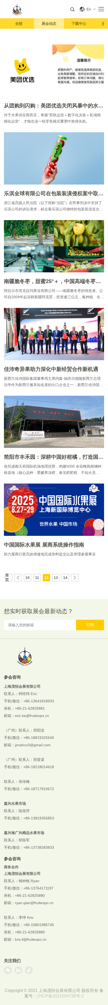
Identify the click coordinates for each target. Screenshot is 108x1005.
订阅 (90, 625)
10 (27, 578)
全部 (19, 23)
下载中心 (79, 23)
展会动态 (49, 23)
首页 (7, 577)
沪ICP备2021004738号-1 (60, 996)
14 (65, 578)
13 (56, 578)
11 (37, 578)
